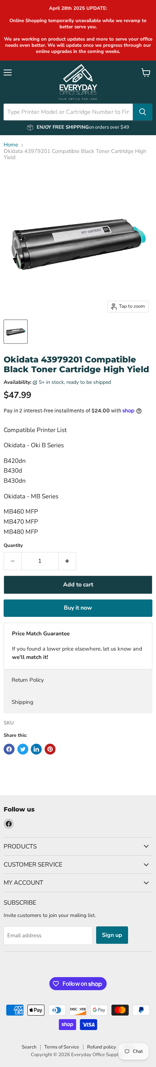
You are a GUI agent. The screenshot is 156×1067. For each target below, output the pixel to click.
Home (11, 145)
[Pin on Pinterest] (50, 749)
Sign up (112, 935)
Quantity (13, 545)
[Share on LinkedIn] (36, 749)
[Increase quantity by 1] (68, 561)
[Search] (142, 112)
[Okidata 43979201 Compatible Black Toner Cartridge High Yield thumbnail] (15, 331)
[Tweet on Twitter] (22, 749)
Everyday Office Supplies (97, 1054)
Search (29, 1047)
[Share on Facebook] (9, 749)
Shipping (22, 702)
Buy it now (78, 608)
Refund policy (101, 1047)
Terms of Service (61, 1047)
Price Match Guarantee (41, 633)
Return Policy (28, 680)
